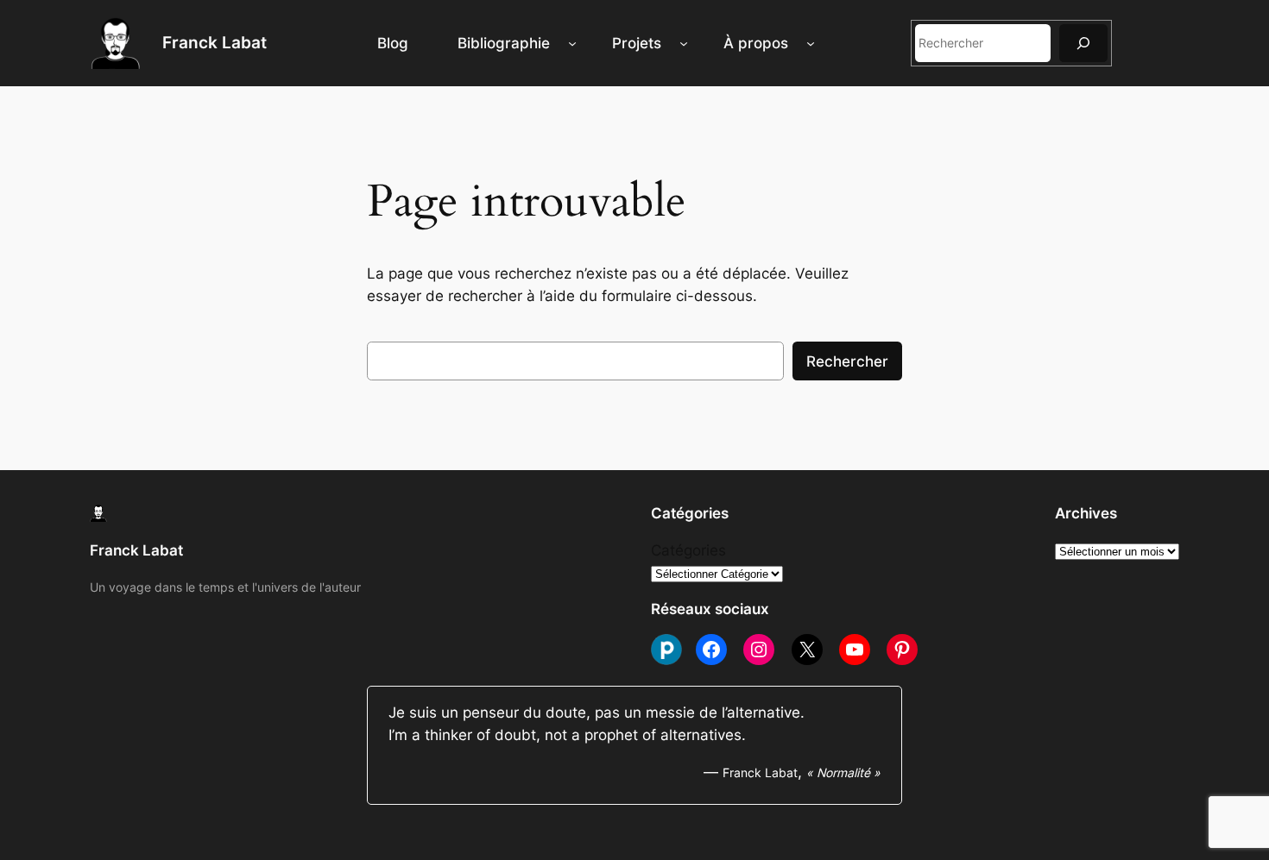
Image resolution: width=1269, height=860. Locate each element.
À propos (755, 43)
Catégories (688, 550)
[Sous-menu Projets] (683, 43)
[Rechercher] (1083, 42)
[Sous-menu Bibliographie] (572, 43)
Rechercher (847, 361)
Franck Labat (214, 42)
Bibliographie (504, 43)
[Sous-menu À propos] (810, 43)
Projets (636, 43)
